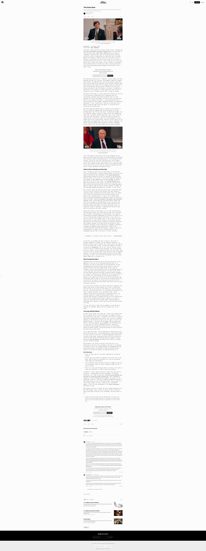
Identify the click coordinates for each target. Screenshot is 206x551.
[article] (103, 505)
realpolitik (95, 247)
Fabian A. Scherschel (91, 506)
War (92, 47)
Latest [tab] (87, 499)
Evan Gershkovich (94, 339)
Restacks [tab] (90, 431)
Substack (97, 548)
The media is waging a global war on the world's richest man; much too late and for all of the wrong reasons (97, 521)
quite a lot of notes (100, 65)
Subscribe (197, 2)
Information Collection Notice (102, 416)
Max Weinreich (118, 236)
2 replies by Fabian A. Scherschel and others (94, 489)
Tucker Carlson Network (105, 43)
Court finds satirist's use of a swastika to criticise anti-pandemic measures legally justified (97, 513)
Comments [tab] (86, 431)
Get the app (108, 546)
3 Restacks (95, 420)
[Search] (190, 2)
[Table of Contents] (1, 275)
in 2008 (111, 179)
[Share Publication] (193, 2)
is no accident (104, 322)
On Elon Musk (86, 519)
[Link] (82, 169)
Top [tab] (84, 499)
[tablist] (88, 432)
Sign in (202, 2)
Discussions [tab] (92, 499)
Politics (96, 47)
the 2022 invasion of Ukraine (94, 187)
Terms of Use (108, 415)
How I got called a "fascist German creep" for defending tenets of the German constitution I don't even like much (97, 504)
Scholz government (114, 384)
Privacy (103, 543)
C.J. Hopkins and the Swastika (91, 502)
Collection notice (111, 543)
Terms (107, 543)
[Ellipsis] (122, 442)
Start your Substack (100, 546)
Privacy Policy (111, 416)
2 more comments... (86, 494)
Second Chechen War (114, 174)
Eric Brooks (88, 441)
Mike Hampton (88, 474)
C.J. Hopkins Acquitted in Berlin (91, 510)
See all (85, 527)
